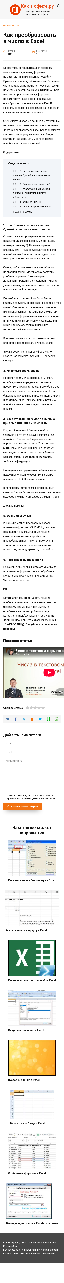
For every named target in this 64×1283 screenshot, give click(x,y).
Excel (16, 25)
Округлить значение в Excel (26, 1030)
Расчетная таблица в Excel (27, 1123)
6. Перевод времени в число (36, 206)
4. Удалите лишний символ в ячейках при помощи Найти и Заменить (31, 193)
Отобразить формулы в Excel (27, 1173)
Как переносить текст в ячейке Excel (32, 980)
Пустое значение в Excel (24, 1080)
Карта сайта (10, 1246)
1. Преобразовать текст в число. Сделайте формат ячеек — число (33, 175)
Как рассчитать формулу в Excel (26, 930)
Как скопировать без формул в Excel (31, 880)
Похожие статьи (23, 212)
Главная (7, 25)
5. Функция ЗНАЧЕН (31, 201)
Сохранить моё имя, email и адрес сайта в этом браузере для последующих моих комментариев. (31, 797)
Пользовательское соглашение (38, 1242)
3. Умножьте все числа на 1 (35, 184)
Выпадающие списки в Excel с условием (32, 1223)
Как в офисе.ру (37, 6)
